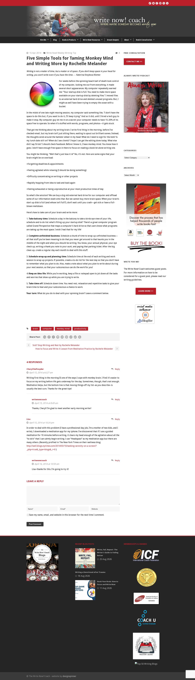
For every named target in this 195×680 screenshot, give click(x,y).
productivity (80, 328)
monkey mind (63, 328)
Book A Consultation (144, 40)
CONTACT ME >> (134, 61)
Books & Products (69, 40)
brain (35, 328)
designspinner (69, 676)
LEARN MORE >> (145, 291)
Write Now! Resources (91, 40)
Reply (117, 369)
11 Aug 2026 (106, 588)
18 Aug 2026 (84, 576)
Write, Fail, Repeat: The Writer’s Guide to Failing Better (107, 552)
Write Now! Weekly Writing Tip (61, 53)
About (126, 40)
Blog (55, 40)
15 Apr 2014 (35, 53)
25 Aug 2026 (106, 559)
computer (47, 328)
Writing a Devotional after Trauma (90, 572)
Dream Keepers (113, 40)
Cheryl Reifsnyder (35, 369)
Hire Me (43, 40)
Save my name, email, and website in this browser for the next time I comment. (66, 515)
